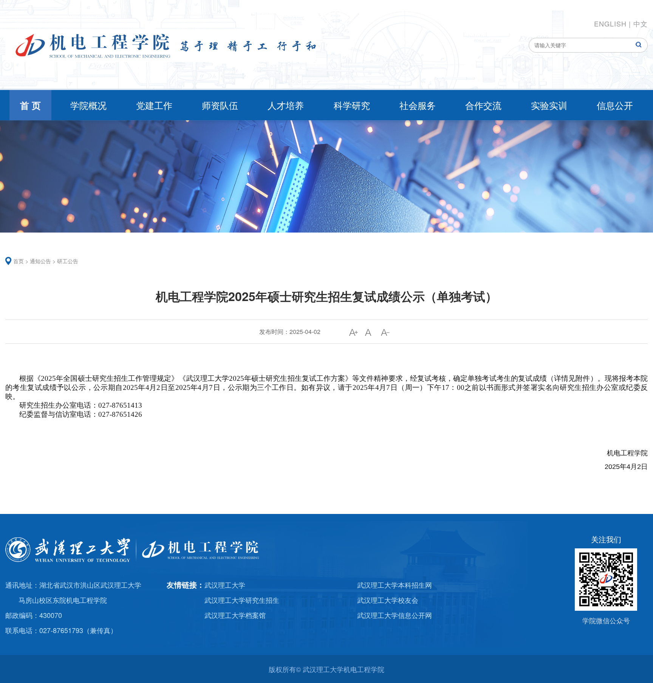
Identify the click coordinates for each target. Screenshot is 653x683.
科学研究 (352, 105)
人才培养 (286, 105)
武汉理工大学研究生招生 (241, 600)
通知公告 (40, 261)
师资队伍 (220, 105)
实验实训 (549, 105)
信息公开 (615, 105)
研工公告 (67, 261)
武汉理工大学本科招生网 (394, 584)
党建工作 (154, 105)
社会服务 (417, 105)
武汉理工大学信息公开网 (394, 615)
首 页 (30, 105)
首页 (18, 261)
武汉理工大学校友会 (387, 600)
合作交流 (483, 105)
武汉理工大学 (224, 584)
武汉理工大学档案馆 (235, 615)
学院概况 (88, 105)
